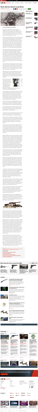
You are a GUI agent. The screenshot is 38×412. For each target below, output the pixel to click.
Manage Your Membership (32, 385)
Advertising (2, 382)
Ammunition (12, 308)
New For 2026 (17, 2)
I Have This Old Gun (13, 333)
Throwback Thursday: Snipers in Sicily (9, 254)
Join (7, 0)
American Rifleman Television (4, 333)
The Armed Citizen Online (23, 344)
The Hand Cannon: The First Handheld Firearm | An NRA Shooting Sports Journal (14, 347)
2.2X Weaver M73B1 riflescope (12, 249)
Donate (12, 0)
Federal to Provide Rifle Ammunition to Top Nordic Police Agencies (17, 303)
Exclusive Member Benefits (32, 383)
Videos (11, 384)
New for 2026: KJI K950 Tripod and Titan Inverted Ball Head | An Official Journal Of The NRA (33, 346)
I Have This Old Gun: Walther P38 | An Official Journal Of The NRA (14, 353)
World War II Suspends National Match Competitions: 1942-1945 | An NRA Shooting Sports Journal (24, 271)
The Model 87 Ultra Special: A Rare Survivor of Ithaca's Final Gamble (16, 280)
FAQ (1, 384)
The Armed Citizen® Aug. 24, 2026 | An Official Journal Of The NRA (23, 341)
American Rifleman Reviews (4, 360)
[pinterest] (17, 8)
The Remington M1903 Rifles (7, 256)
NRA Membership (31, 382)
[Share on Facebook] (14, 8)
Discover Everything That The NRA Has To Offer (23, 407)
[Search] (36, 3)
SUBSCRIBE (4, 374)
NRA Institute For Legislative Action (24, 383)
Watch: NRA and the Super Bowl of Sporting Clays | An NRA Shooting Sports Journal (4, 346)
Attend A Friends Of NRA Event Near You (32, 407)
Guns (11, 285)
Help (1, 385)
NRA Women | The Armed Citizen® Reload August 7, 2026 (23, 353)
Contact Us (2, 383)
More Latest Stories (22, 324)
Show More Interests (23, 366)
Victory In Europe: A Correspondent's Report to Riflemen (12, 255)
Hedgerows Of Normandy (7, 253)
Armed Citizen (22, 333)
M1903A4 (8, 249)
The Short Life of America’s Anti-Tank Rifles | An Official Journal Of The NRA (4, 271)
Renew (10, 0)
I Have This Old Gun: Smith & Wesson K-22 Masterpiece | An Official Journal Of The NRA (14, 341)
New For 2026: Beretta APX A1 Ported (16, 310)
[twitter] (15, 8)
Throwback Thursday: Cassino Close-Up (9, 252)
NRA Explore (21, 384)
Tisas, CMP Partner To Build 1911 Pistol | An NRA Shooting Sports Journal (32, 271)
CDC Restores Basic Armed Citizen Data (16, 318)
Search (1, 386)
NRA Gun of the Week (28, 2)
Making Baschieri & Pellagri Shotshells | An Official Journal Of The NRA (4, 353)
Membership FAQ (31, 384)
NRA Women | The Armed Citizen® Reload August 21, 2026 (23, 346)
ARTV (1, 357)
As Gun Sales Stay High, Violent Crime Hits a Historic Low (16, 288)
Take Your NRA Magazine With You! (4, 407)
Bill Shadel (17, 249)
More (5, 277)
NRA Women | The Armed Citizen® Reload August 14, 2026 (23, 349)
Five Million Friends (13, 295)
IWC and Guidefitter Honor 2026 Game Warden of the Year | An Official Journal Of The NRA (33, 341)
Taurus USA (2, 343)
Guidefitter (32, 343)
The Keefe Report (31, 360)
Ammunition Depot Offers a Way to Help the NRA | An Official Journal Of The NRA (33, 354)
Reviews (22, 2)
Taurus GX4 (4, 344)
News (12, 2)
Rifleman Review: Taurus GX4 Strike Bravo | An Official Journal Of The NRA (4, 341)
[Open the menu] (35, 3)
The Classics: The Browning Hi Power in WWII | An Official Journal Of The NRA (13, 271)
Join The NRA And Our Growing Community (14, 407)
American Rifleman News (33, 333)
